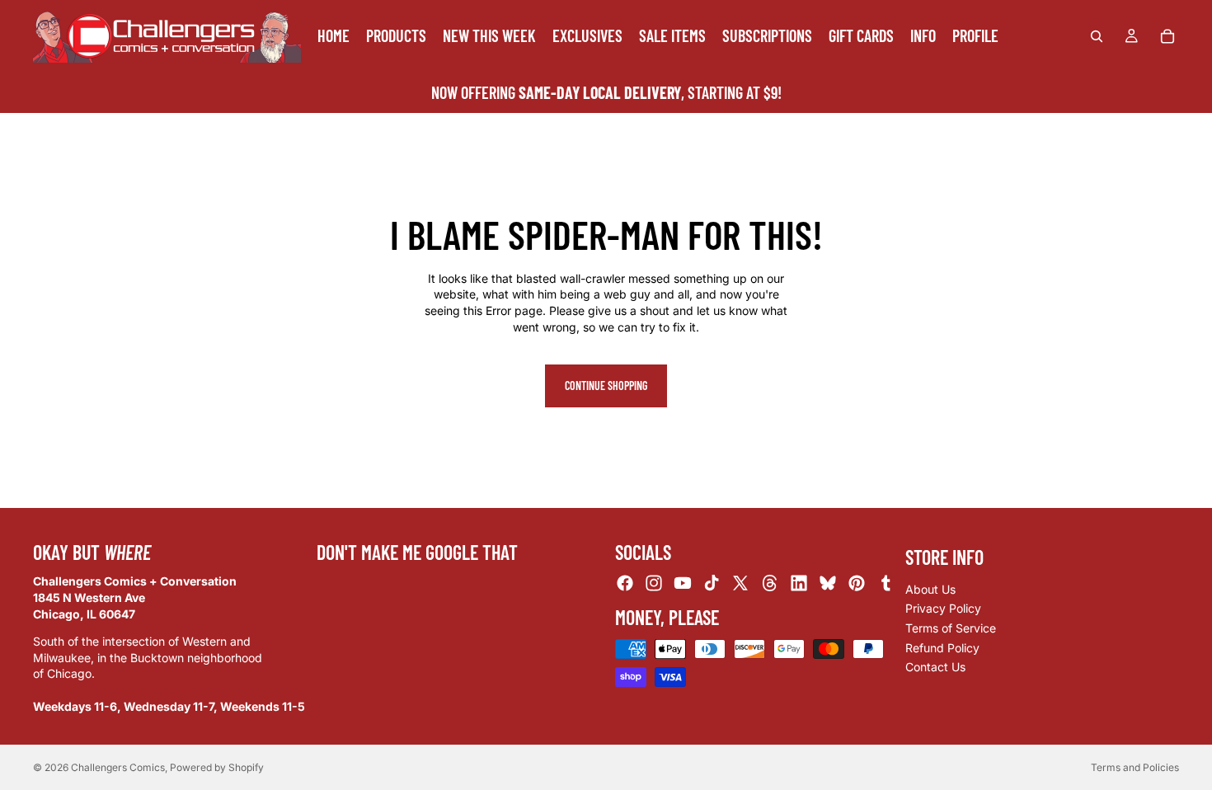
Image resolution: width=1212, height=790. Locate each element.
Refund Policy (942, 648)
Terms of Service (950, 628)
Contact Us (935, 668)
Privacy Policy (943, 609)
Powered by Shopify (217, 767)
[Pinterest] (857, 584)
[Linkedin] (799, 584)
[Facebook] (625, 584)
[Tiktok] (711, 584)
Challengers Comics (118, 767)
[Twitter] (740, 584)
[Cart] (1167, 36)
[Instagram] (654, 584)
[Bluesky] (828, 584)
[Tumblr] (885, 584)
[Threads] (770, 584)
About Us (930, 589)
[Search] (1096, 36)
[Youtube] (683, 584)
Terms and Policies (1135, 767)
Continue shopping (606, 386)
